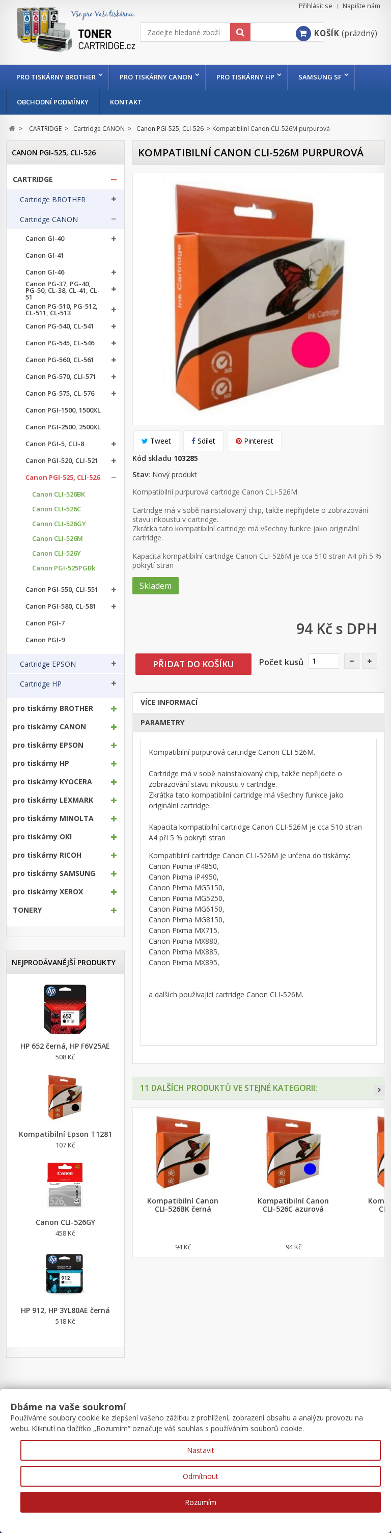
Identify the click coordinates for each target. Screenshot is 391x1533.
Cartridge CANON (49, 219)
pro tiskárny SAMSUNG (54, 873)
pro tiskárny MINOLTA (53, 818)
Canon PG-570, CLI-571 (60, 376)
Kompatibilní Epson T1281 (65, 1134)
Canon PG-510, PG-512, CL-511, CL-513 (61, 309)
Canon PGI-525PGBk (63, 568)
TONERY (27, 910)
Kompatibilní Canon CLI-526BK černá (182, 1205)
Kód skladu (152, 458)
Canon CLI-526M (57, 538)
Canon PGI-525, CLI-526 (62, 477)
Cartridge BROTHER (53, 199)
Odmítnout (200, 1476)
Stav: (141, 474)
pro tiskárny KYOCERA (52, 781)
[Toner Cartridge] (73, 38)
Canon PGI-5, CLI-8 (54, 444)
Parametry (162, 722)
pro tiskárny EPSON (48, 745)
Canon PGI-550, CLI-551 (61, 589)
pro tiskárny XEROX (48, 891)
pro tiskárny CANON (156, 76)
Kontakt (126, 101)
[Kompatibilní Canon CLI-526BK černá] (183, 1152)
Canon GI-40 (44, 238)
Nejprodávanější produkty (64, 962)
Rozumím (200, 1502)
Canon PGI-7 (45, 623)
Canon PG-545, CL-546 (59, 343)
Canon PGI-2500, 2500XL (63, 427)
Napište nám (361, 6)
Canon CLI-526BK (58, 494)
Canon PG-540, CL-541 (59, 326)
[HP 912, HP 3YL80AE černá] (65, 1274)
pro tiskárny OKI (42, 836)
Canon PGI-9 (45, 640)
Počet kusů (281, 662)
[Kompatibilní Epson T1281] (65, 1098)
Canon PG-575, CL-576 (59, 393)
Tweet (159, 441)
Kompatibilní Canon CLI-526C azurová (293, 1205)
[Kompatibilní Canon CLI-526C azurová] (293, 1152)
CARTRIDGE (33, 179)
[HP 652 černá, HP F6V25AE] (65, 1009)
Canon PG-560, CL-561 (59, 360)
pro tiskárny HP (245, 76)
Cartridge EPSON (48, 664)
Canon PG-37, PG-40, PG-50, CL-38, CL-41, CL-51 (62, 290)
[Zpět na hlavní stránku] (12, 128)
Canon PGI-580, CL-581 (60, 606)
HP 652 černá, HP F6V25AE (65, 1046)
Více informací (169, 702)
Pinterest (257, 441)
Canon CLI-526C (56, 509)
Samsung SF (320, 76)
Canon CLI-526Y (56, 553)
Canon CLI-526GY (59, 524)
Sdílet (205, 441)
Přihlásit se (315, 6)
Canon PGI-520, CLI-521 (61, 460)
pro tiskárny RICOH (47, 855)
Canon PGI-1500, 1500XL (63, 410)
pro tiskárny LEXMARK (53, 800)
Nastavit (200, 1450)
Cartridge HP (41, 684)
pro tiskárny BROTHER (56, 76)
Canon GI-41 (44, 255)
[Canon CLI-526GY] (65, 1186)
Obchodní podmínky (53, 101)
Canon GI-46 (44, 272)
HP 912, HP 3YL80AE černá (65, 1310)
